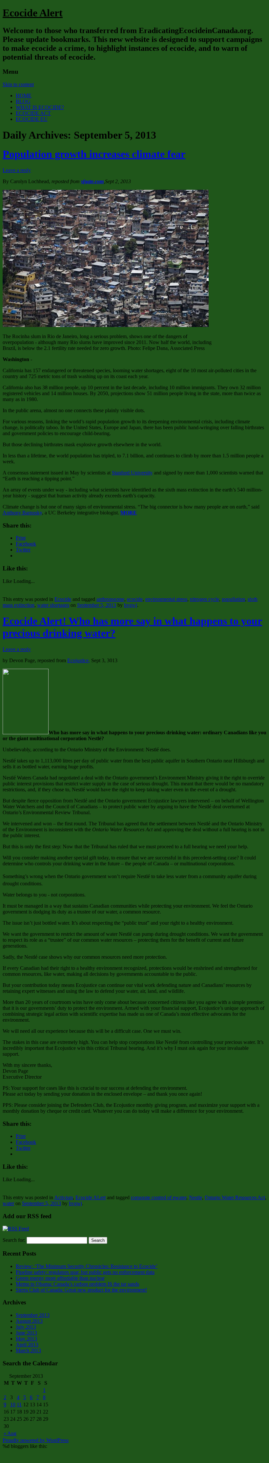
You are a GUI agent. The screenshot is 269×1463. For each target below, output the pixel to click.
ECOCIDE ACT (33, 113)
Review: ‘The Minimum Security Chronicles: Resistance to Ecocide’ (86, 1266)
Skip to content (18, 84)
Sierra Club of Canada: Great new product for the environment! (81, 1290)
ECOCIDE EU (32, 119)
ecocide (135, 599)
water (8, 1203)
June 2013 (26, 1333)
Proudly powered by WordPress (36, 1440)
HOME (23, 95)
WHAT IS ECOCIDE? (40, 107)
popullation (233, 599)
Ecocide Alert (33, 13)
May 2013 (26, 1338)
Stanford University (132, 472)
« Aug (10, 1433)
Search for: (14, 1240)
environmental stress (166, 599)
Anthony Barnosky (22, 512)
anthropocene (110, 599)
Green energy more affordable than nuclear (60, 1278)
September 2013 (33, 1315)
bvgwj (130, 605)
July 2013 (26, 1327)
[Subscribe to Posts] (16, 1228)
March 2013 (28, 1350)
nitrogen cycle (204, 599)
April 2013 (27, 1344)
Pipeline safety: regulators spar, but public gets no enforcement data (85, 1272)
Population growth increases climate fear (94, 154)
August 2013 (29, 1321)
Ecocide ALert (90, 1197)
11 (19, 1404)
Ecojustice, (78, 660)
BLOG (23, 101)
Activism (63, 1197)
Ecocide (62, 599)
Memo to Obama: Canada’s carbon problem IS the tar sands (77, 1284)
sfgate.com (92, 181)
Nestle (195, 1197)
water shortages (53, 605)
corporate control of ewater (158, 1197)
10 (12, 1404)
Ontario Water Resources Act (235, 1197)
